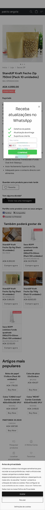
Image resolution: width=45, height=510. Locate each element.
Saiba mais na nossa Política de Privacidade (18, 489)
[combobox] (12, 145)
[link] (22, 505)
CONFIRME (22, 152)
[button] (22, 494)
